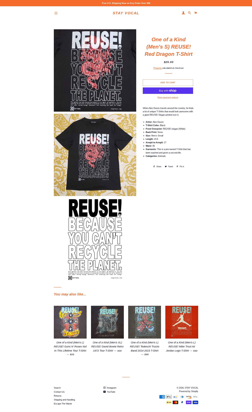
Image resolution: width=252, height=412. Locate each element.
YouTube (110, 392)
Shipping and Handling (64, 399)
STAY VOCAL (126, 13)
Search (57, 387)
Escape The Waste (63, 403)
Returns (57, 396)
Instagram (111, 387)
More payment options (168, 97)
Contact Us (59, 392)
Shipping (157, 68)
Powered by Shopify (188, 391)
